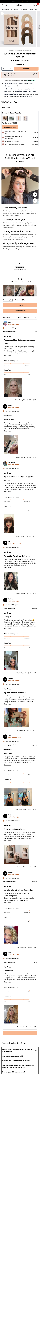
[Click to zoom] (32, 43)
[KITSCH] (20, 5)
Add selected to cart (10, 127)
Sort (19, 317)
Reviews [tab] (8, 300)
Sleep (31, 9)
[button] (2, 13)
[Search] (6, 5)
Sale (36, 9)
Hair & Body (23, 9)
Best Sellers (14, 9)
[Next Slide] (35, 290)
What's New (5, 9)
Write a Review (24, 311)
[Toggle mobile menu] (2, 5)
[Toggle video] (35, 200)
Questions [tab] (20, 300)
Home (10, 50)
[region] (20, 1)
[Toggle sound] (35, 194)
